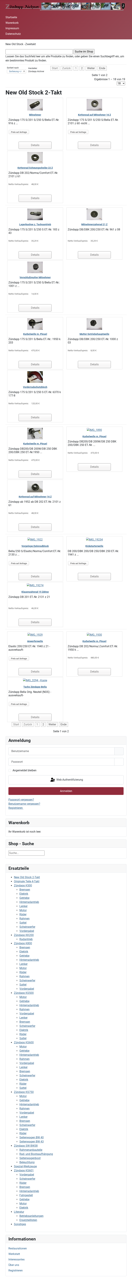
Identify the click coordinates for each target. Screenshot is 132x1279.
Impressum (12, 28)
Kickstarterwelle (94, 546)
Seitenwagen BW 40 (31, 1137)
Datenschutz (13, 33)
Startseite (11, 17)
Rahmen (24, 918)
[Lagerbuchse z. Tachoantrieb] (35, 214)
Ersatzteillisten (28, 1220)
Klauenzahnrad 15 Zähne (35, 591)
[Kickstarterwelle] (94, 539)
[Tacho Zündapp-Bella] (35, 680)
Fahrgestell (26, 1195)
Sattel (22, 922)
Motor (23, 910)
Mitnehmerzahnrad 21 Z (94, 224)
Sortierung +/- (15, 71)
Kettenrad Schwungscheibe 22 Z (35, 167)
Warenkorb (12, 22)
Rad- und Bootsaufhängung (36, 1154)
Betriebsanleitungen (31, 1216)
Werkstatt (14, 1254)
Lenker (23, 906)
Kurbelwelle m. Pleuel (35, 334)
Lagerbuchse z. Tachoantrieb (35, 224)
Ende (102, 68)
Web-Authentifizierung (69, 779)
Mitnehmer (35, 114)
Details (35, 145)
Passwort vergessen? (21, 799)
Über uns (13, 1265)
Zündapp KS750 (24, 1092)
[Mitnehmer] (35, 104)
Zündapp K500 (23, 885)
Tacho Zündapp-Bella (35, 686)
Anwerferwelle (35, 641)
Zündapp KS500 (24, 993)
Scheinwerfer (27, 926)
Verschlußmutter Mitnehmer (35, 277)
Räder (22, 914)
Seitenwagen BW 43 (31, 1141)
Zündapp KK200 (24, 935)
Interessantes (16, 1259)
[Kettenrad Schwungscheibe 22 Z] (35, 157)
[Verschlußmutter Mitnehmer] (35, 267)
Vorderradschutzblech (35, 387)
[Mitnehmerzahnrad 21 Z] (94, 214)
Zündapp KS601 (24, 1170)
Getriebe (24, 898)
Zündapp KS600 (24, 1042)
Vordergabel (26, 931)
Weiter (91, 68)
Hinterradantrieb (29, 902)
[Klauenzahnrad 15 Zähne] (35, 585)
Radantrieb (26, 939)
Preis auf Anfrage (19, 132)
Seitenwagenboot (30, 1158)
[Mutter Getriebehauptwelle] (94, 323)
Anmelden (66, 791)
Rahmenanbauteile (30, 1149)
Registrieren (15, 1270)
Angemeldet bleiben (24, 770)
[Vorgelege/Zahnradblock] (35, 539)
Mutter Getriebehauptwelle (94, 334)
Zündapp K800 (23, 943)
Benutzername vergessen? (24, 803)
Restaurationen (17, 1248)
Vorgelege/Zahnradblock (35, 546)
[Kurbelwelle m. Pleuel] (35, 323)
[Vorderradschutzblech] (35, 376)
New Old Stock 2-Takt (27, 877)
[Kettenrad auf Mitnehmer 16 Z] (94, 104)
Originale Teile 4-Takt (26, 881)
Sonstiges (20, 1224)
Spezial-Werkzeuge (25, 1166)
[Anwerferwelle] (35, 634)
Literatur (19, 1211)
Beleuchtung (27, 1162)
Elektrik (23, 893)
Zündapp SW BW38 (26, 1145)
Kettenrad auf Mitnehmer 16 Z (94, 114)
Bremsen (24, 889)
